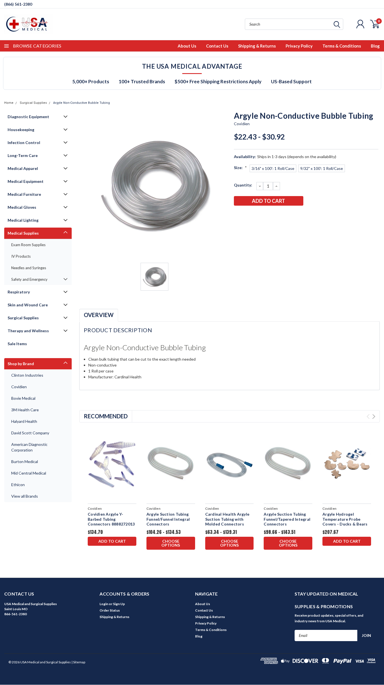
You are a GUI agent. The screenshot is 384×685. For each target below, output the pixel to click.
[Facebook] (238, 215)
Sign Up (119, 604)
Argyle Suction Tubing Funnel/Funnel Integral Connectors (168, 519)
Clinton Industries (27, 375)
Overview (99, 314)
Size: (240, 167)
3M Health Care (25, 409)
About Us (187, 45)
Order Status (110, 610)
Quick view (112, 464)
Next (374, 416)
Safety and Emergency (29, 279)
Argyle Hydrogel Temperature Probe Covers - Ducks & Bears (345, 519)
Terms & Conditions (341, 45)
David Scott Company (30, 432)
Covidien (19, 386)
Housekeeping (21, 129)
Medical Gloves (22, 207)
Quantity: (243, 185)
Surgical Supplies (33, 103)
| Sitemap (78, 662)
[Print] (256, 215)
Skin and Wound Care (28, 304)
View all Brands (24, 496)
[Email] (247, 215)
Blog (375, 45)
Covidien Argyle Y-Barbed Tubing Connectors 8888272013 (111, 519)
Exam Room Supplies (28, 244)
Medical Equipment (26, 181)
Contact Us (217, 45)
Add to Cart (112, 541)
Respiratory (19, 291)
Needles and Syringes (28, 268)
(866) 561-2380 (18, 4)
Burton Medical (24, 461)
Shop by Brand (21, 363)
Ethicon (18, 484)
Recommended (106, 416)
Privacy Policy (299, 45)
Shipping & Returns (257, 45)
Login (104, 604)
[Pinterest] (284, 215)
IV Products (21, 256)
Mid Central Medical (28, 473)
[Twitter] (265, 215)
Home (8, 103)
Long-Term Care (23, 155)
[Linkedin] (275, 215)
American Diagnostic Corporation (29, 447)
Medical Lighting (23, 220)
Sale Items (17, 343)
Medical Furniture (24, 194)
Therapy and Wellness (28, 330)
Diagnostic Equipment (28, 116)
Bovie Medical (23, 398)
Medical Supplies (23, 233)
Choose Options (170, 543)
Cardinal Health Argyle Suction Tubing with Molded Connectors (227, 519)
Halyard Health (24, 421)
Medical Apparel (23, 168)
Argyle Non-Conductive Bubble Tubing (81, 103)
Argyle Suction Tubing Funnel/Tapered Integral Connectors (287, 519)
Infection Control (24, 142)
